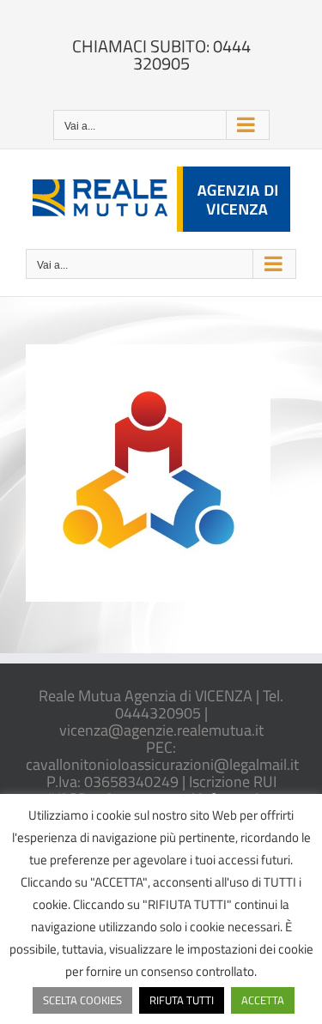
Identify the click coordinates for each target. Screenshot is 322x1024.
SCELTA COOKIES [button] (82, 1000)
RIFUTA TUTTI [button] (181, 1000)
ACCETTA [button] (262, 1000)
